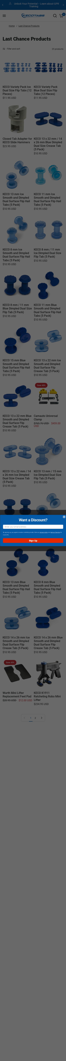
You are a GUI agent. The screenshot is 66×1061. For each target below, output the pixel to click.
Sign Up (33, 540)
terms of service (55, 532)
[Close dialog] (64, 517)
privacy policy (44, 532)
